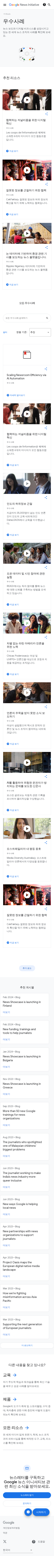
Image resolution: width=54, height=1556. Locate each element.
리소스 (8, 14)
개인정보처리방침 (11, 1528)
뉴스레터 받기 (27, 1495)
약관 (5, 1532)
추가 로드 (27, 968)
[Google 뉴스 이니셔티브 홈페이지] (24, 5)
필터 (5, 332)
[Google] (8, 1522)
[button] (40, 332)
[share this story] (46, 114)
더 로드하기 (27, 1345)
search (49, 5)
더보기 (6, 1012)
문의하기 (27, 1503)
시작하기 (41, 1512)
